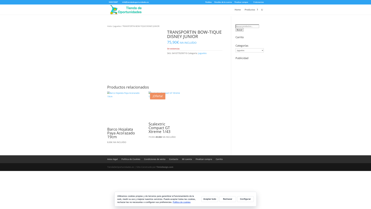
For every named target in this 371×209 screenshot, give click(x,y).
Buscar (239, 29)
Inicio (109, 26)
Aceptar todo (209, 199)
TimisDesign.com (164, 167)
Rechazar (227, 199)
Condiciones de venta (154, 159)
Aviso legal (112, 159)
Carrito (219, 159)
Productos (250, 10)
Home (238, 10)
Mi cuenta (187, 159)
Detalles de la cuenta (223, 2)
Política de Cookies (130, 159)
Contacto (173, 159)
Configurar (245, 199)
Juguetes (117, 26)
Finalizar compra (241, 2)
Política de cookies (182, 202)
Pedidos (208, 2)
